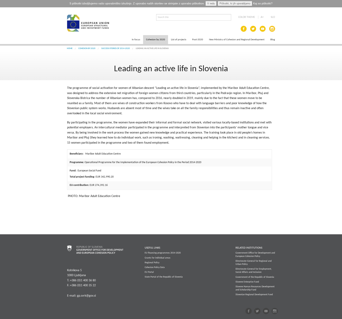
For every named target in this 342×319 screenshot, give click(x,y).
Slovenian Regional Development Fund (254, 294)
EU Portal (149, 272)
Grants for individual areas (157, 258)
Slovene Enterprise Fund (247, 282)
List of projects (178, 39)
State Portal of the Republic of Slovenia (164, 277)
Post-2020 (197, 39)
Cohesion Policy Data (155, 267)
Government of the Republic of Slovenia (255, 277)
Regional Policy (152, 262)
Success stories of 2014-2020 (115, 48)
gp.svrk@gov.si (86, 295)
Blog (272, 39)
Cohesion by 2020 (155, 39)
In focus (136, 39)
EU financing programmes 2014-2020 (163, 253)
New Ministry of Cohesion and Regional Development (236, 39)
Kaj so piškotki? (263, 3)
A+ (262, 17)
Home (69, 48)
